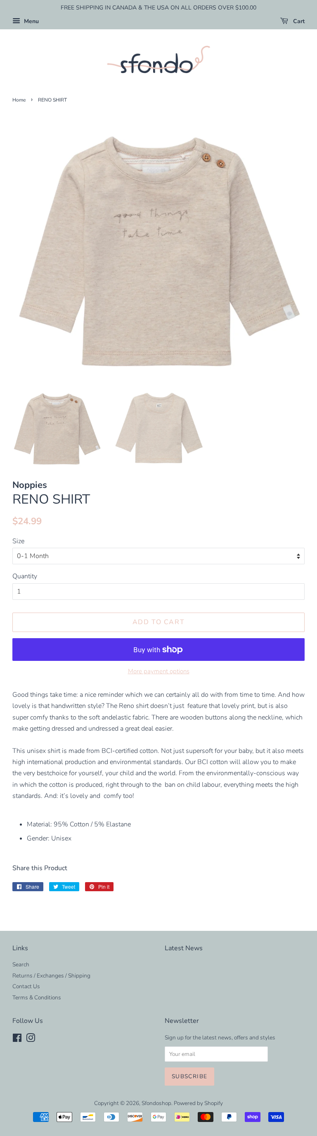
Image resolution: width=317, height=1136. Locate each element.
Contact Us (26, 986)
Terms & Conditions (36, 997)
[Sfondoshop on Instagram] (30, 1040)
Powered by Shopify (198, 1103)
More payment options (158, 671)
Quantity (24, 576)
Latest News (184, 948)
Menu (30, 21)
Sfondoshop (156, 1103)
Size (18, 541)
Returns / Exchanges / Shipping (51, 976)
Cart (298, 21)
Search (20, 964)
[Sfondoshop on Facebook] (17, 1040)
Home (19, 100)
